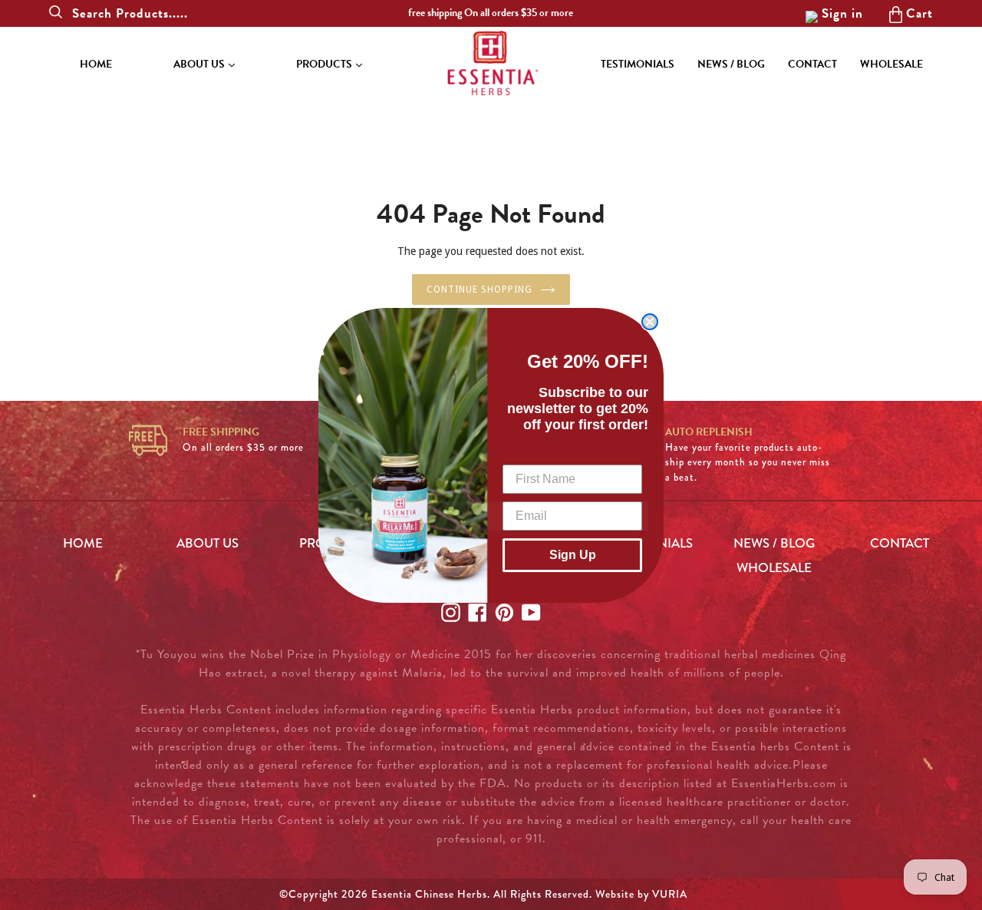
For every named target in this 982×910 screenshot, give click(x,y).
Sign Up (572, 554)
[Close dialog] (649, 321)
